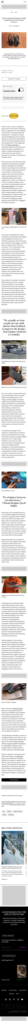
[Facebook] (18, 999)
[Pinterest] (14, 999)
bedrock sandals (18, 811)
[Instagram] (6, 999)
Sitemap (11, 993)
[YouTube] (22, 999)
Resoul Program (18, 708)
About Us (4, 990)
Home (12, 12)
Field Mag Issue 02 (8, 960)
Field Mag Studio (9, 91)
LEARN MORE (14, 780)
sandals (9, 811)
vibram (4, 814)
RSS (17, 993)
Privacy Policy (13, 990)
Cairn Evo (14, 198)
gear (16, 12)
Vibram (22, 200)
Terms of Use (22, 990)
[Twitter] (10, 999)
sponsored (10, 814)
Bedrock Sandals (13, 145)
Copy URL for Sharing (14, 79)
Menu (25, 1)
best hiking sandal (7, 186)
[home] (3, 2)
